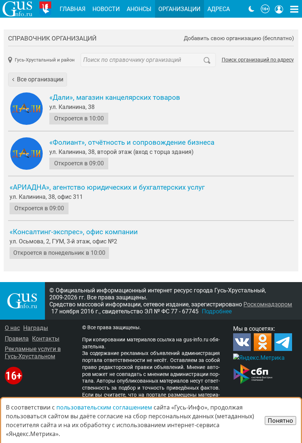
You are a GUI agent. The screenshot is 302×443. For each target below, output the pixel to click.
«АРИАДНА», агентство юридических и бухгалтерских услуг (107, 187)
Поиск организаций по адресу (258, 60)
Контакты (45, 338)
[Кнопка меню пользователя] (279, 9)
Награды (35, 327)
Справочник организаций (52, 38)
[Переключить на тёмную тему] (251, 8)
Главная (72, 9)
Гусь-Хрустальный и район (44, 60)
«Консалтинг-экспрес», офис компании (74, 232)
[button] (37, 80)
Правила (17, 338)
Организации (179, 9)
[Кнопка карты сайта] (294, 9)
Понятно (280, 420)
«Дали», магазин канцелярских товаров (114, 98)
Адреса (218, 9)
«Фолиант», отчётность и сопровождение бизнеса (131, 142)
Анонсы (139, 9)
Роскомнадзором (267, 304)
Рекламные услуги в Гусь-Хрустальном (33, 352)
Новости (106, 9)
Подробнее (217, 311)
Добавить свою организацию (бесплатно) (239, 38)
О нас (12, 327)
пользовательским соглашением (104, 407)
